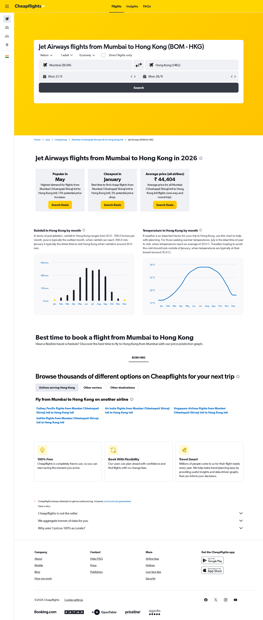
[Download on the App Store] (212, 570)
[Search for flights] (7, 19)
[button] (7, 6)
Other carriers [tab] (93, 387)
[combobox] (47, 55)
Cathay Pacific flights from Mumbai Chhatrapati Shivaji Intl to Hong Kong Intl (67, 410)
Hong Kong (61, 139)
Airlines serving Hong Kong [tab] (57, 387)
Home (37, 139)
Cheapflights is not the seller (57, 513)
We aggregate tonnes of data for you (63, 521)
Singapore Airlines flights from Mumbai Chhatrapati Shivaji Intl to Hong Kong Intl (201, 410)
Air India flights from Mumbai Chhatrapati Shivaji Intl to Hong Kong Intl (137, 410)
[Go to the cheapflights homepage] (30, 6)
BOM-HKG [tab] (138, 357)
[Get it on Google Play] (212, 560)
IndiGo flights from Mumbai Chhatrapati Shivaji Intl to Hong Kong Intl (67, 420)
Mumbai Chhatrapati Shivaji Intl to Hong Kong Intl (97, 139)
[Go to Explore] (7, 45)
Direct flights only (120, 55)
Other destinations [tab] (122, 387)
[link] (60, 205)
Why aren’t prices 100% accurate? (61, 528)
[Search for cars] (7, 36)
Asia (47, 139)
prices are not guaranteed (117, 501)
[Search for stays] (7, 27)
